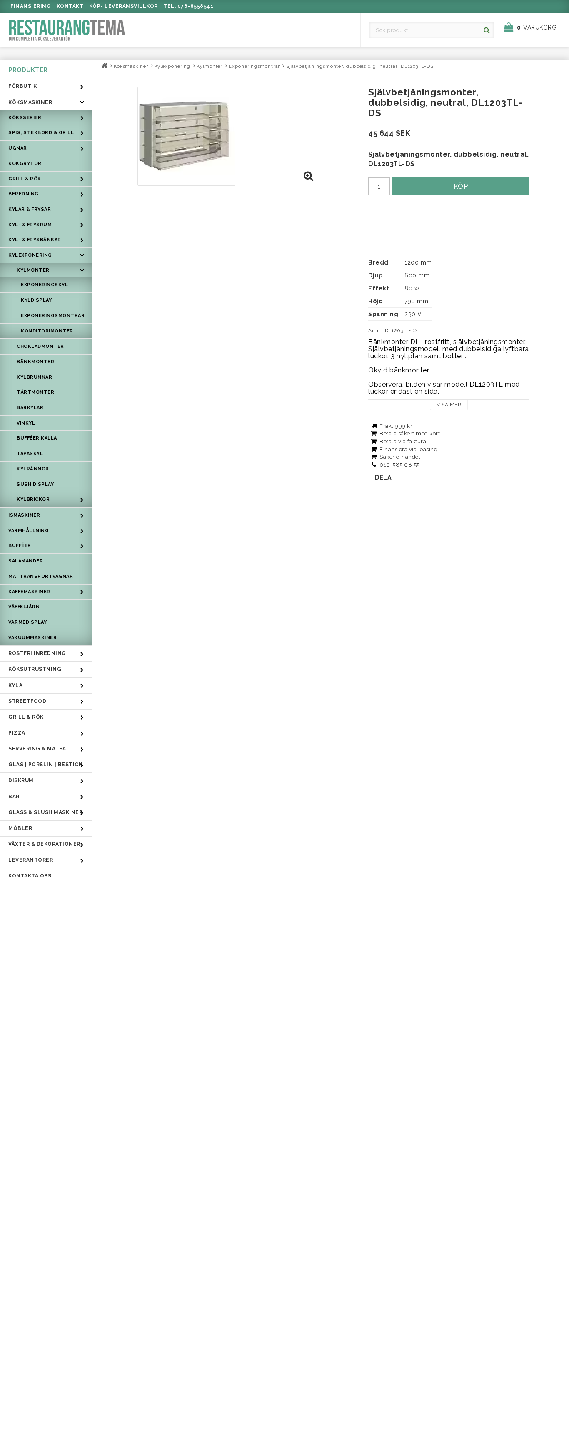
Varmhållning (28, 530)
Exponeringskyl (44, 284)
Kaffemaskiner (29, 592)
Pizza (16, 733)
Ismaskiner (24, 515)
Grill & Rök (24, 179)
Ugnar (17, 148)
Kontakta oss (29, 876)
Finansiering (30, 6)
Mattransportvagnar (40, 576)
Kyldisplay (36, 300)
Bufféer (19, 545)
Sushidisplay (35, 484)
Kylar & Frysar (29, 209)
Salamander (25, 561)
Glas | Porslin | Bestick (45, 764)
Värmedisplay (27, 622)
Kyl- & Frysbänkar (34, 239)
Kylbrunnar (34, 377)
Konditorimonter (47, 331)
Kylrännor (33, 469)
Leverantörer (30, 860)
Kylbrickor (33, 499)
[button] (534, 27)
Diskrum (21, 780)
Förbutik (22, 86)
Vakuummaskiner (32, 637)
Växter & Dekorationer (44, 844)
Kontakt (70, 6)
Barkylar (30, 407)
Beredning (23, 194)
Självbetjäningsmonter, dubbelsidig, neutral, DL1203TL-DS (359, 66)
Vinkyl (26, 423)
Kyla (15, 685)
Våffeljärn (24, 607)
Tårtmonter (35, 392)
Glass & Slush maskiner (45, 812)
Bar (14, 797)
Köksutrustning (34, 669)
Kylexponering (30, 255)
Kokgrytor (25, 163)
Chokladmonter (40, 346)
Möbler (20, 828)
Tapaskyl (30, 453)
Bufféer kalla (37, 438)
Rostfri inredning (37, 653)
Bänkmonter (35, 362)
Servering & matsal (39, 749)
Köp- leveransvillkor (123, 6)
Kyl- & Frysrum (30, 224)
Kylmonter (33, 270)
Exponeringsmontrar (53, 315)
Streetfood (27, 701)
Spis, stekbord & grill (41, 132)
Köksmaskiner (30, 102)
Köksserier (24, 117)
